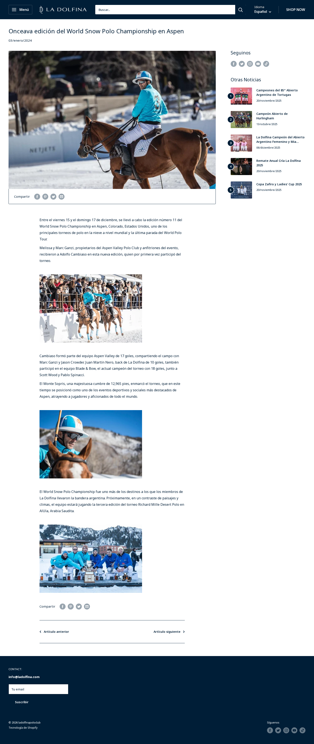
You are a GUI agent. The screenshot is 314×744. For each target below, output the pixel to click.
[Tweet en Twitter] (53, 196)
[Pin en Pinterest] (45, 196)
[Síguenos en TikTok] (266, 63)
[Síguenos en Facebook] (234, 63)
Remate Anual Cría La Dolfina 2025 (278, 163)
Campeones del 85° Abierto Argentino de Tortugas (277, 92)
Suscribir (21, 702)
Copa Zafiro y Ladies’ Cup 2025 (279, 184)
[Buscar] (240, 9)
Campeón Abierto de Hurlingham (272, 116)
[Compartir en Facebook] (37, 196)
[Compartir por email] (62, 196)
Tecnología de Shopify (23, 727)
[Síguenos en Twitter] (242, 63)
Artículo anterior (56, 632)
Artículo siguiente (167, 632)
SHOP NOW (295, 9)
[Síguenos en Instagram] (250, 63)
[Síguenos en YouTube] (258, 63)
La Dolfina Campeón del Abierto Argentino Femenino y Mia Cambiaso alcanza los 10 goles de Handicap (280, 139)
